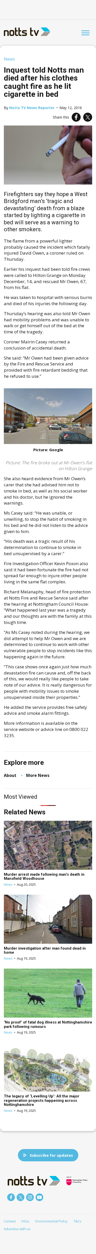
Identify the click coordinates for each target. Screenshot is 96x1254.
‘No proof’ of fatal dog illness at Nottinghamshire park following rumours (48, 1024)
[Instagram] (30, 1197)
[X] (87, 117)
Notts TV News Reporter (32, 107)
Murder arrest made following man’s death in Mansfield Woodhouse (44, 876)
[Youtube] (39, 1197)
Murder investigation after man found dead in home (45, 950)
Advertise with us (17, 1229)
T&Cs (77, 1221)
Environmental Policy (51, 1221)
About (10, 775)
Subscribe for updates (51, 1155)
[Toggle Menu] (85, 32)
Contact (10, 1221)
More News (37, 775)
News (9, 59)
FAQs (25, 1221)
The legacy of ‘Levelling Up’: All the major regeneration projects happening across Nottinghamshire (41, 1100)
